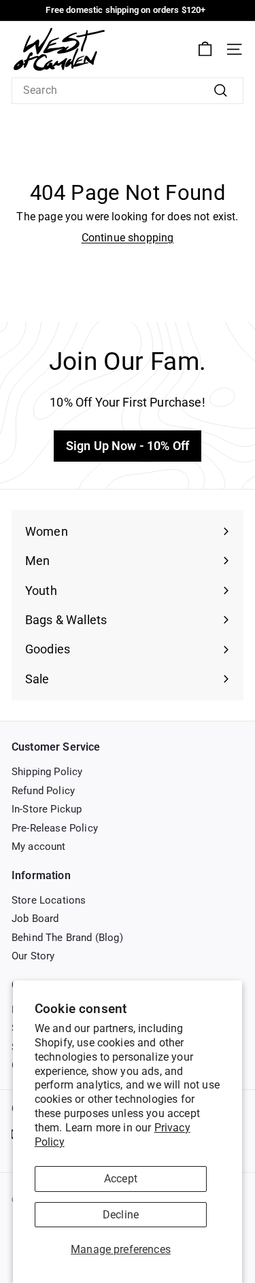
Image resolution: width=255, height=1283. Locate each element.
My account (39, 846)
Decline (121, 1214)
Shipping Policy (47, 772)
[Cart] (205, 49)
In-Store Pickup (47, 809)
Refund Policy (43, 791)
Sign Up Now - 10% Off (127, 446)
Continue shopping (128, 237)
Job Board (35, 918)
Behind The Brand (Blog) (67, 937)
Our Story (33, 956)
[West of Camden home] (59, 49)
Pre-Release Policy (55, 828)
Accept (120, 1178)
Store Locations (49, 900)
